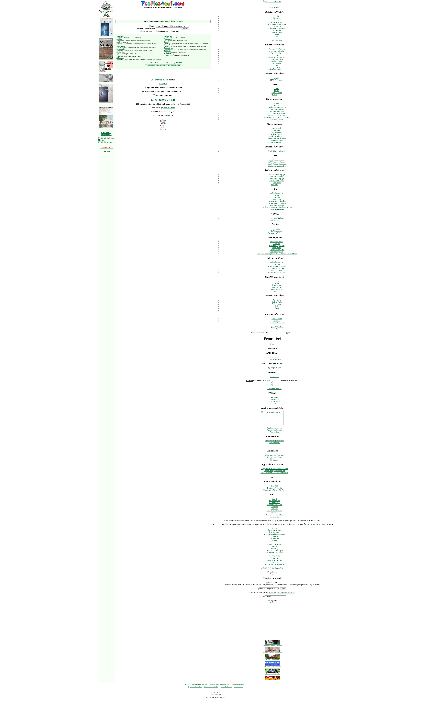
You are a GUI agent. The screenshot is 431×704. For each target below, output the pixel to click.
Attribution (274, 513)
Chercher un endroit (258, 333)
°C (272, 383)
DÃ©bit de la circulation (277, 113)
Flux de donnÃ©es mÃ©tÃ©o (274, 490)
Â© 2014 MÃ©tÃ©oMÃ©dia (272, 568)
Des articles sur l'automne (277, 203)
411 (169, 65)
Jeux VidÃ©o (172, 64)
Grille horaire (274, 399)
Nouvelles (274, 185)
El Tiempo (274, 558)
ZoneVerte (274, 562)
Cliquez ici (311, 524)
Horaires (277, 16)
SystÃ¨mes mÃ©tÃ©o (277, 136)
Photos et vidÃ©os (274, 233)
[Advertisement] (163, 12)
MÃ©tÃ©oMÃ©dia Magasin (274, 534)
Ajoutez (226, 687)
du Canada (271, 593)
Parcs (277, 308)
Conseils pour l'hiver (276, 181)
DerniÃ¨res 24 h (277, 53)
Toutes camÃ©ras (276, 289)
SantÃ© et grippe (276, 61)
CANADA (274, 357)
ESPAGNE (274, 377)
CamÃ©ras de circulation (277, 107)
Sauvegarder (272, 601)
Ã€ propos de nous (274, 530)
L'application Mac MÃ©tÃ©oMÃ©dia (274, 473)
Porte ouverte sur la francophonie (272, 666)
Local (277, 281)
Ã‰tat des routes (161, 62)
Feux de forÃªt (277, 93)
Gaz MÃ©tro (164, 65)
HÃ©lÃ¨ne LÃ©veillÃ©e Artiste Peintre (272, 652)
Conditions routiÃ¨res (276, 111)
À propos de (195, 687)
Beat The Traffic (274, 556)
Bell (155, 62)
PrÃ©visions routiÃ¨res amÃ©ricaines (276, 118)
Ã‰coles (276, 34)
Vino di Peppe (169, 108)
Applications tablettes (274, 430)
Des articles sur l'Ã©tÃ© (277, 201)
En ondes (276, 229)
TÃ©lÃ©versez (277, 270)
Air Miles (157, 65)
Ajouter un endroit (274, 389)
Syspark (222, 697)
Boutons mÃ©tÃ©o (274, 488)
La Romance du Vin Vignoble (272, 659)
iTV (274, 403)
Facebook (280, 455)
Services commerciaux (275, 511)
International (276, 248)
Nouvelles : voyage (277, 179)
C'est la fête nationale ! (106, 142)
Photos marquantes (276, 252)
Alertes (276, 78)
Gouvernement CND (172, 62)
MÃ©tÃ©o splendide (277, 246)
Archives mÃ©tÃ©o (276, 51)
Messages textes (274, 443)
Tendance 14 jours (276, 22)
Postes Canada (150, 65)
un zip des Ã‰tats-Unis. (286, 593)
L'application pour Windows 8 (274, 471)
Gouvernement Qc (148, 62)
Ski (277, 38)
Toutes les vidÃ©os (276, 218)
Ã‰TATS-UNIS (274, 359)
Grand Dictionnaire (153, 64)
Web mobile (274, 432)
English (274, 540)
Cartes (274, 95)
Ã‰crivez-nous (274, 503)
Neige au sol (276, 132)
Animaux (276, 197)
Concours (274, 507)
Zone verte (277, 67)
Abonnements (277, 40)
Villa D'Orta (272, 681)
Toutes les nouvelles (276, 209)
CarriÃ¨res (274, 509)
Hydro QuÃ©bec (175, 65)
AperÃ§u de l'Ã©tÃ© (277, 49)
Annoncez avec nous (274, 505)
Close (272, 344)
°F (272, 385)
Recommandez (238, 684)
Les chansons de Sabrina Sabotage (272, 645)
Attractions (277, 26)
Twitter (280, 457)
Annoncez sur (211, 687)
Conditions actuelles (277, 109)
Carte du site (274, 517)
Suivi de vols (276, 30)
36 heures (276, 18)
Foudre (276, 91)
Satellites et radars (276, 120)
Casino (179, 64)
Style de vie (277, 199)
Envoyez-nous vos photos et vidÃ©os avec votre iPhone (277, 254)
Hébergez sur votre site (219, 684)
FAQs (274, 499)
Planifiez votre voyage (277, 175)
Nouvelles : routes (276, 177)
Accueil (274, 528)
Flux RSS (274, 486)
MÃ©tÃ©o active (274, 69)
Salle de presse (274, 501)
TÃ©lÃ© (274, 220)
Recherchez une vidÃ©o (277, 272)
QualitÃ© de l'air (277, 59)
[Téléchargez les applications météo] (272, 424)
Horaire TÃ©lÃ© (164, 64)
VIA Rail (181, 62)
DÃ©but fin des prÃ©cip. (276, 24)
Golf (276, 36)
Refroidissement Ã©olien (277, 138)
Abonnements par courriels (274, 441)
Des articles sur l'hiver (277, 205)
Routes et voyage (274, 142)
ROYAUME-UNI (274, 368)
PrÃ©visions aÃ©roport (276, 28)
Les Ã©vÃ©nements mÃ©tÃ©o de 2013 (277, 207)
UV (276, 65)
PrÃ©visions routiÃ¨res (276, 57)
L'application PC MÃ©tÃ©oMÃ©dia (274, 469)
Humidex (276, 130)
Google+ (275, 460)
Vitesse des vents (277, 140)
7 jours (276, 20)
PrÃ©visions (274, 7)
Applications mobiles (274, 428)
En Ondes (274, 536)
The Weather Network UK (274, 564)
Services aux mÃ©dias (274, 515)
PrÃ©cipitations (277, 134)
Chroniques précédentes (106, 134)
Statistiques (277, 63)
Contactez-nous (238, 687)
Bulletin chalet (277, 32)
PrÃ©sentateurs (276, 231)
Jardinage (276, 321)
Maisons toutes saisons (277, 323)
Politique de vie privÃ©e (274, 552)
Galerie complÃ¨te (277, 250)
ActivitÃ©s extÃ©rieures (277, 266)
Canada (276, 195)
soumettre (249, 381)
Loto (146, 64)
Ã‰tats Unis (276, 285)
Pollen (277, 55)
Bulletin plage (277, 304)
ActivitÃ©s (274, 291)
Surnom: (262, 596)
